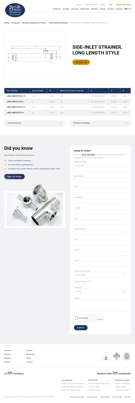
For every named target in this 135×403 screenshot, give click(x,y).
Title (76, 187)
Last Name (79, 176)
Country (78, 208)
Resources (84, 9)
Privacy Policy (92, 397)
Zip (75, 239)
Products (57, 9)
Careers (110, 9)
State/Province (80, 229)
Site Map (127, 397)
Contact (119, 9)
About (102, 9)
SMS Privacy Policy (77, 397)
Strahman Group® (122, 380)
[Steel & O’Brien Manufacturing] (14, 10)
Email (76, 260)
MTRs (103, 4)
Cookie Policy (105, 397)
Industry (78, 288)
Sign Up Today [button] (15, 176)
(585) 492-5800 (123, 5)
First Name (79, 166)
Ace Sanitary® (67, 380)
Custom (66, 9)
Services (74, 9)
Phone (77, 250)
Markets (94, 9)
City (76, 218)
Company (78, 197)
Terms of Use (117, 397)
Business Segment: (82, 271)
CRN (110, 4)
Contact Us (81, 62)
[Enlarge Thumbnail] (34, 54)
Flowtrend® (93, 380)
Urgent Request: (81, 281)
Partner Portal (91, 4)
